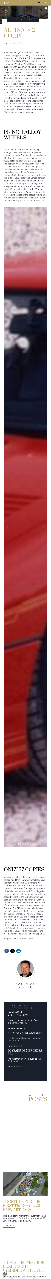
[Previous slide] (7, 527)
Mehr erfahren (17, 1028)
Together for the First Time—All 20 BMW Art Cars (22, 1205)
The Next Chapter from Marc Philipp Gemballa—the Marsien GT (22, 1145)
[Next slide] (44, 527)
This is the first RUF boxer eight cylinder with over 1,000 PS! (23, 1266)
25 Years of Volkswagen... (18, 1014)
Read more (9, 1165)
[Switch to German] (39, 3)
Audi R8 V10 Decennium (25, 1033)
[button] (15, 844)
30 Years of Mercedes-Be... (25, 1052)
